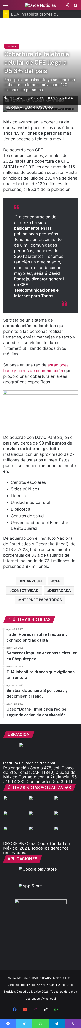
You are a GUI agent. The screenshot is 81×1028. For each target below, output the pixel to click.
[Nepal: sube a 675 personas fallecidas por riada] (40, 817)
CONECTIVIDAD (24, 590)
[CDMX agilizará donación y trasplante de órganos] (40, 833)
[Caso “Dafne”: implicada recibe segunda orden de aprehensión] (66, 833)
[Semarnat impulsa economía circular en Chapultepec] (15, 817)
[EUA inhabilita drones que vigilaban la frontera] (66, 817)
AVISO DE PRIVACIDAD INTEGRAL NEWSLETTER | (40, 977)
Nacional (11, 46)
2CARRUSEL (32, 581)
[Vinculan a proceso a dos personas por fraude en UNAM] (15, 833)
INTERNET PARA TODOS (41, 600)
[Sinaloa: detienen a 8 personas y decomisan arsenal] (40, 802)
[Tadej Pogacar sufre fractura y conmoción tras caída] (66, 802)
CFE (57, 581)
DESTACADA (60, 590)
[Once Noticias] (40, 5)
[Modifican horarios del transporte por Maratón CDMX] (15, 802)
